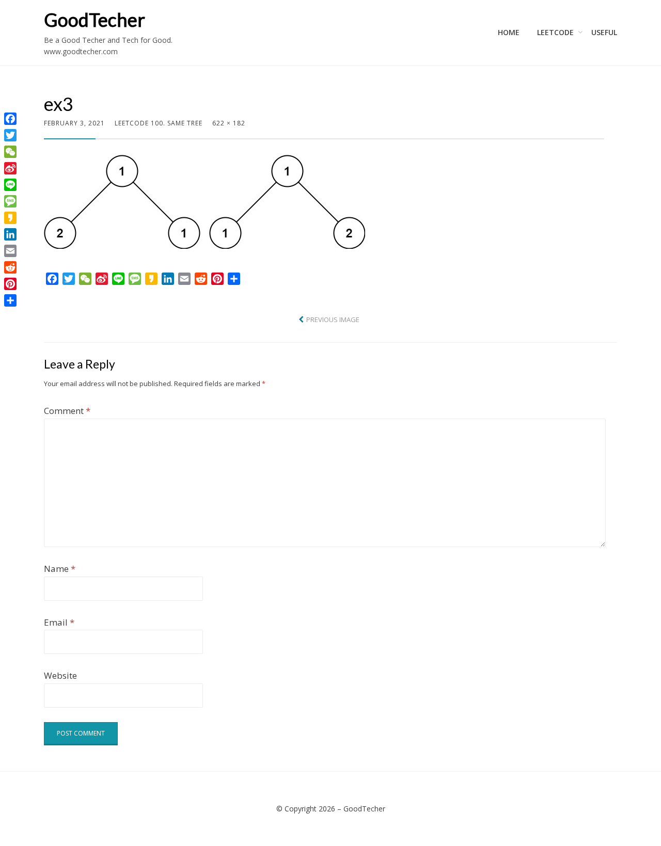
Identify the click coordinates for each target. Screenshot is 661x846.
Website (60, 675)
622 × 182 (228, 123)
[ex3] (204, 200)
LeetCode (555, 32)
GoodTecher (94, 19)
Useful (604, 32)
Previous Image (332, 319)
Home (509, 32)
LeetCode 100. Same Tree (158, 123)
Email (59, 622)
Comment (67, 411)
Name (59, 568)
